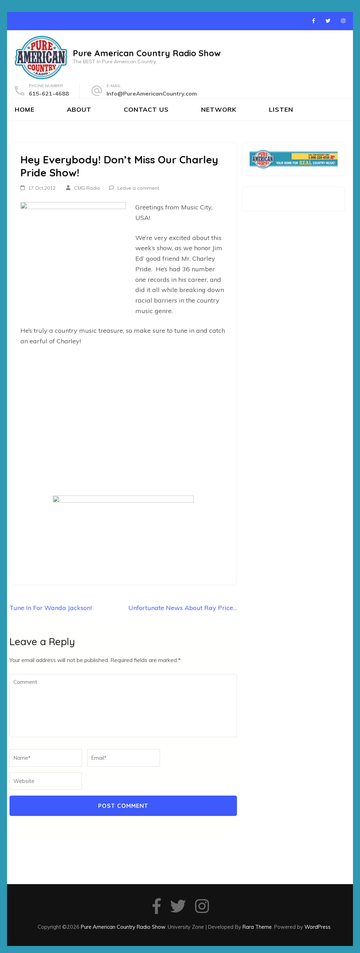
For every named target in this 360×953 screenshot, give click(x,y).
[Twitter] (328, 21)
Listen (281, 109)
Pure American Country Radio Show (147, 53)
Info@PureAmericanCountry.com (152, 93)
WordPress (317, 926)
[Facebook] (313, 21)
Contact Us (146, 109)
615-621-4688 (49, 93)
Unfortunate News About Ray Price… (182, 608)
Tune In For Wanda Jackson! (50, 608)
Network (219, 109)
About (79, 109)
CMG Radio (87, 188)
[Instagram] (343, 21)
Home (24, 109)
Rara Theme (257, 926)
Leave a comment (138, 188)
